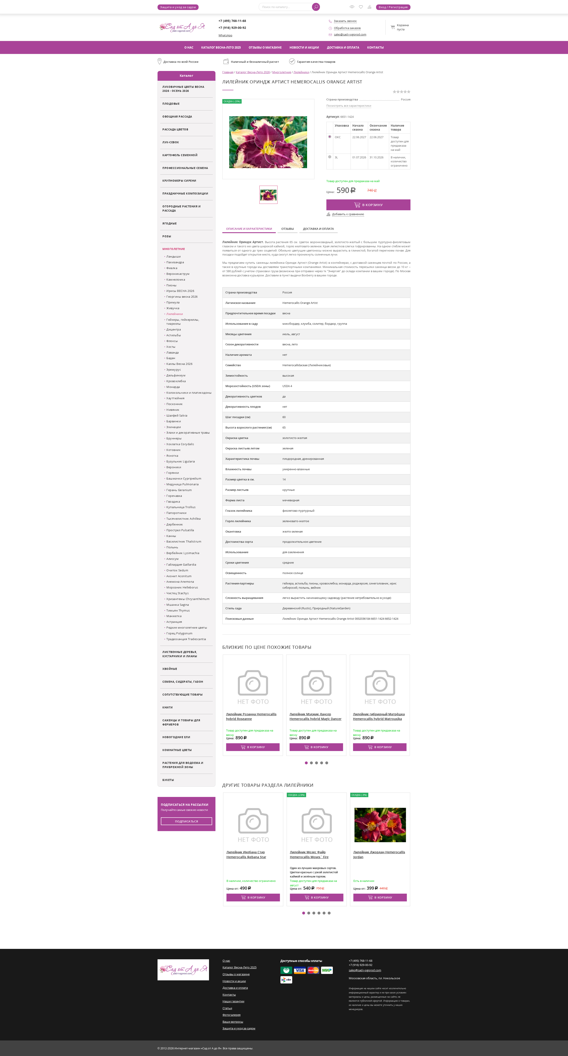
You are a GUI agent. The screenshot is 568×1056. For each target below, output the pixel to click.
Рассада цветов (175, 129)
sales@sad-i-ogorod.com (350, 34)
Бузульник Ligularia (180, 461)
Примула (173, 302)
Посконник (174, 404)
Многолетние (173, 249)
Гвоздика (173, 501)
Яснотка (172, 456)
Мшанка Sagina (177, 605)
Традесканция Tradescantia (186, 639)
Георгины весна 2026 (182, 297)
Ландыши (173, 256)
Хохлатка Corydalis (180, 444)
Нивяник (172, 410)
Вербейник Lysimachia (182, 553)
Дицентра (173, 329)
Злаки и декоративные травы (188, 433)
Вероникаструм (178, 274)
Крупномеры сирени (179, 180)
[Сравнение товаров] (370, 8)
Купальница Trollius (181, 507)
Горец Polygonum (179, 633)
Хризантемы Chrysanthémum (187, 599)
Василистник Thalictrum (183, 541)
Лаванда (172, 352)
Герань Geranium (179, 490)
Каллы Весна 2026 (179, 364)
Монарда (173, 387)
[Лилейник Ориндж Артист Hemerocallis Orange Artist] (268, 142)
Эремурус (173, 370)
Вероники (173, 467)
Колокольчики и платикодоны (188, 393)
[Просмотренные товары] (353, 8)
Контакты (375, 47)
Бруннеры (173, 438)
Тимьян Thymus (178, 610)
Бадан (170, 358)
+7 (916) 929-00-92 (232, 28)
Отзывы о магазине (265, 47)
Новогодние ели (176, 737)
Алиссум (172, 559)
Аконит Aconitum (179, 576)
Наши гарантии (233, 1001)
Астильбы (173, 335)
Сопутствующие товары (182, 694)
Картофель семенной (179, 155)
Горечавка (174, 496)
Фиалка (171, 268)
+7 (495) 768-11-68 (232, 21)
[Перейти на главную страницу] (182, 27)
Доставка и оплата (343, 47)
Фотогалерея (232, 1015)
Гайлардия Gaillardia (181, 564)
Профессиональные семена (185, 168)
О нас (188, 47)
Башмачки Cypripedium (183, 478)
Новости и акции (304, 47)
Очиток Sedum (177, 570)
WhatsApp (225, 35)
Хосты (171, 347)
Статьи (227, 1008)
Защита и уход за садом (178, 7)
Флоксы (172, 341)
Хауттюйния (175, 398)
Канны (171, 536)
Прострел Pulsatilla (180, 530)
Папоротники (176, 513)
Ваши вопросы (233, 1022)
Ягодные (169, 223)
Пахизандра (175, 262)
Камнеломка (175, 279)
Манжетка (173, 616)
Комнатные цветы (177, 750)
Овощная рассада (177, 116)
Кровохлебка (176, 381)
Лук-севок (170, 142)
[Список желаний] (362, 7)
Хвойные (169, 669)
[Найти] (316, 7)
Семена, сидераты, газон (182, 681)
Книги (167, 707)
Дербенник (174, 524)
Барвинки (173, 421)
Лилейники (174, 314)
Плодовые (170, 103)
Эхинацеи (173, 427)
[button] (306, 762)
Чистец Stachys (177, 593)
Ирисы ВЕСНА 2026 (180, 291)
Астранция (174, 622)
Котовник (173, 450)
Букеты (168, 780)
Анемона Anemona (180, 582)
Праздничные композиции (185, 193)
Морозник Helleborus (182, 587)
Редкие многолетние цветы (186, 627)
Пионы (171, 285)
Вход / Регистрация (393, 7)
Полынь (172, 547)
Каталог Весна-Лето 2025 (221, 47)
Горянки (172, 473)
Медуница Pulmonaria (182, 484)
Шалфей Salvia (176, 415)
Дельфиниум (175, 375)
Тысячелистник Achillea (183, 519)
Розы (166, 236)
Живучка (172, 308)
